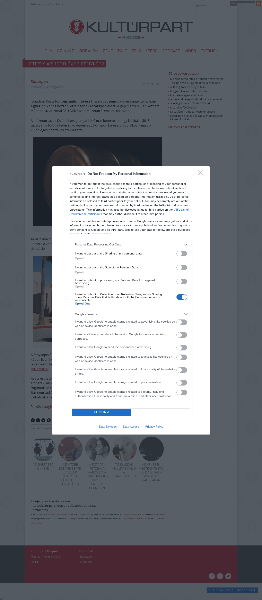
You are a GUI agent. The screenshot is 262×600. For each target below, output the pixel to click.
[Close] (202, 174)
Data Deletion (108, 426)
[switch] (181, 253)
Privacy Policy (154, 426)
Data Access (131, 426)
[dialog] (131, 300)
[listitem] (131, 244)
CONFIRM (101, 412)
